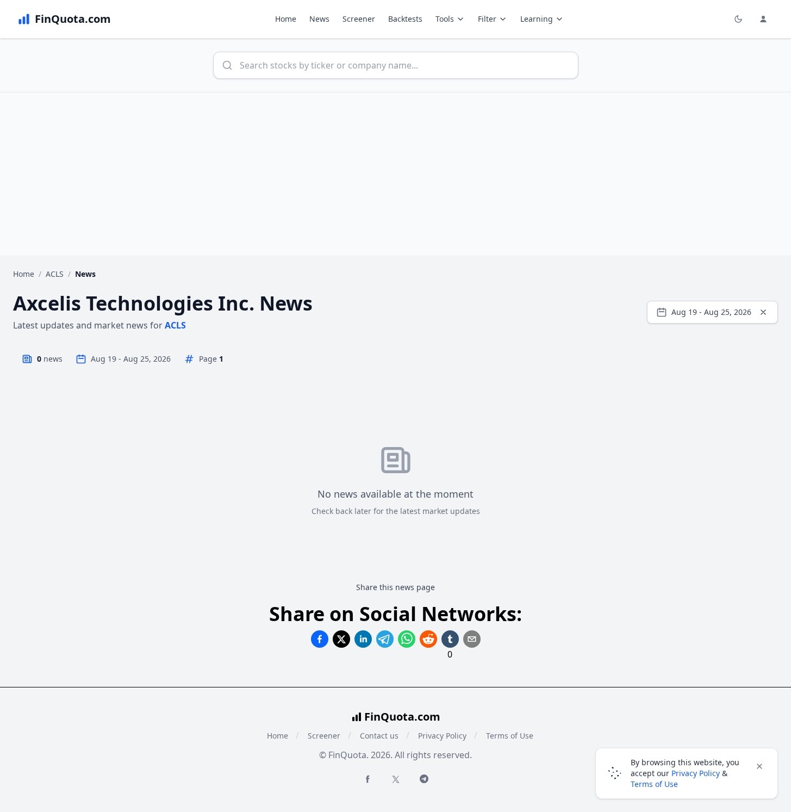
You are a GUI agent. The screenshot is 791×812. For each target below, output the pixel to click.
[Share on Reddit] (428, 639)
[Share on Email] (472, 639)
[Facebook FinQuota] (367, 779)
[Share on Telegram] (385, 639)
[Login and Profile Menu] (763, 19)
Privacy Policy (442, 735)
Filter (487, 19)
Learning (536, 19)
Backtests (405, 19)
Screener (358, 19)
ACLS (55, 274)
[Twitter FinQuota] (396, 779)
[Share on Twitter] (341, 639)
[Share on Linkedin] (363, 639)
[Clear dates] (763, 312)
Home (285, 19)
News (319, 19)
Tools (444, 19)
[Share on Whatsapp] (406, 639)
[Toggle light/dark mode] (738, 19)
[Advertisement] (396, 174)
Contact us (379, 735)
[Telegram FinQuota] (424, 779)
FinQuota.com (402, 716)
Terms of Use (509, 735)
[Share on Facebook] (319, 639)
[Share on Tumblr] (450, 639)
